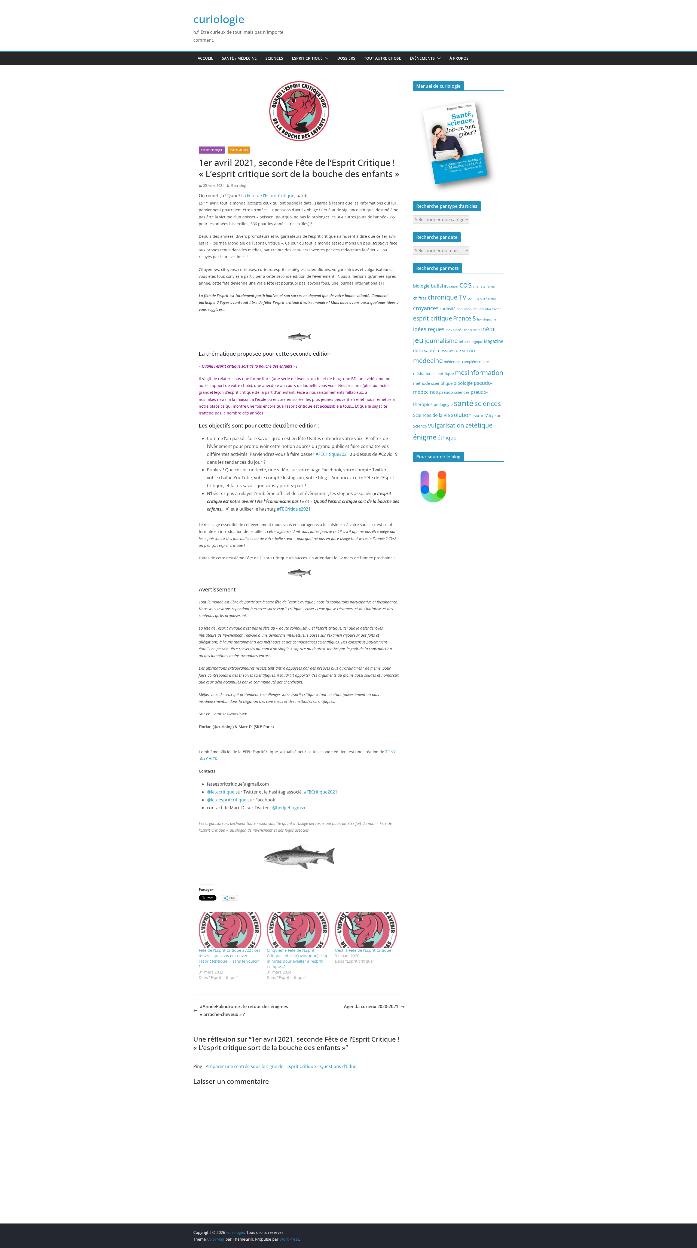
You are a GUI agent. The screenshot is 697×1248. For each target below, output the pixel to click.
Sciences (274, 58)
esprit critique (432, 318)
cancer (453, 286)
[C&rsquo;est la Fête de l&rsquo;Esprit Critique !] (366, 930)
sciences (488, 403)
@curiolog (238, 185)
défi (475, 309)
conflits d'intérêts (481, 298)
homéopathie (486, 319)
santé (463, 403)
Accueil (205, 58)
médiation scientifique (433, 373)
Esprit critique (307, 58)
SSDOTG (478, 416)
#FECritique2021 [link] (332, 454)
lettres (464, 341)
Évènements (422, 58)
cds (465, 284)
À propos (459, 58)
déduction (464, 309)
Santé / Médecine (239, 58)
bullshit (439, 285)
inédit (488, 329)
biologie (421, 286)
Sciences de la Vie (431, 415)
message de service (456, 350)
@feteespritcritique (226, 800)
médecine (428, 360)
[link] (288, 808)
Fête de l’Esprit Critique (270, 196)
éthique (447, 437)
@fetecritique (220, 792)
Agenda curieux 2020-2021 (371, 1006)
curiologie (218, 18)
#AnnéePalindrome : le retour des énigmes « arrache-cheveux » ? (244, 1010)
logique (477, 341)
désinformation (490, 309)
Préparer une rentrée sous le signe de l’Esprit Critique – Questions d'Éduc (281, 1066)
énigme (424, 436)
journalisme (441, 340)
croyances (426, 308)
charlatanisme (484, 286)
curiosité (448, 308)
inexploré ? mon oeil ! (463, 329)
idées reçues (429, 329)
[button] (326, 58)
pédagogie (443, 404)
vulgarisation (446, 425)
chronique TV (447, 297)
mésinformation (479, 372)
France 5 (464, 318)
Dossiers (346, 58)
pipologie (463, 383)
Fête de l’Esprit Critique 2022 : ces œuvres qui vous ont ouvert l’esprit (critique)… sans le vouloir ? (229, 958)
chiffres (420, 298)
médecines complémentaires (467, 361)
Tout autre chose (382, 58)
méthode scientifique (433, 383)
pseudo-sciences (454, 392)
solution (461, 415)
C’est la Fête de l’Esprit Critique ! (364, 950)
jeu (418, 340)
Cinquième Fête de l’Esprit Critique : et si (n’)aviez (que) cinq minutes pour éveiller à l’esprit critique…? (297, 958)
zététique (479, 425)
